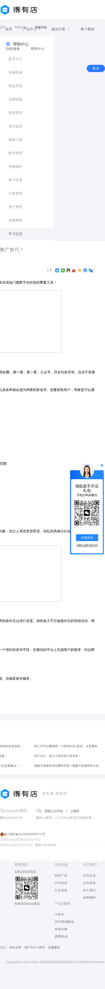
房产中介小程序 (34, 947)
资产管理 (15, 207)
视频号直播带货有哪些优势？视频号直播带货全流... (67, 765)
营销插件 (15, 166)
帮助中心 (37, 49)
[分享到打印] (85, 270)
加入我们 (89, 890)
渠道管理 (15, 113)
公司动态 (61, 883)
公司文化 (89, 875)
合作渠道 (89, 883)
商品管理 (15, 86)
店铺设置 (15, 99)
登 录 (96, 68)
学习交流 (15, 234)
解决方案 (59, 29)
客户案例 (87, 29)
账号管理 (15, 153)
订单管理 (15, 193)
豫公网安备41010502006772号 (24, 834)
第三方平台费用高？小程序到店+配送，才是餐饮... (67, 746)
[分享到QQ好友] (68, 270)
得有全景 (15, 947)
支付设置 (15, 126)
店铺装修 (15, 72)
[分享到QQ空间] (80, 270)
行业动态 (61, 890)
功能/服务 (12, 49)
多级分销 (61, 929)
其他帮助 (15, 220)
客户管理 (15, 180)
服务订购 (15, 140)
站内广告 (61, 875)
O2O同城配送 (64, 921)
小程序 (59, 914)
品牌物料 (89, 897)
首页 (8, 29)
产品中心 (30, 29)
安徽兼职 (54, 947)
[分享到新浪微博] (74, 270)
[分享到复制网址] (91, 270)
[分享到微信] (63, 270)
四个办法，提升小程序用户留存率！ (57, 756)
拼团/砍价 (61, 936)
